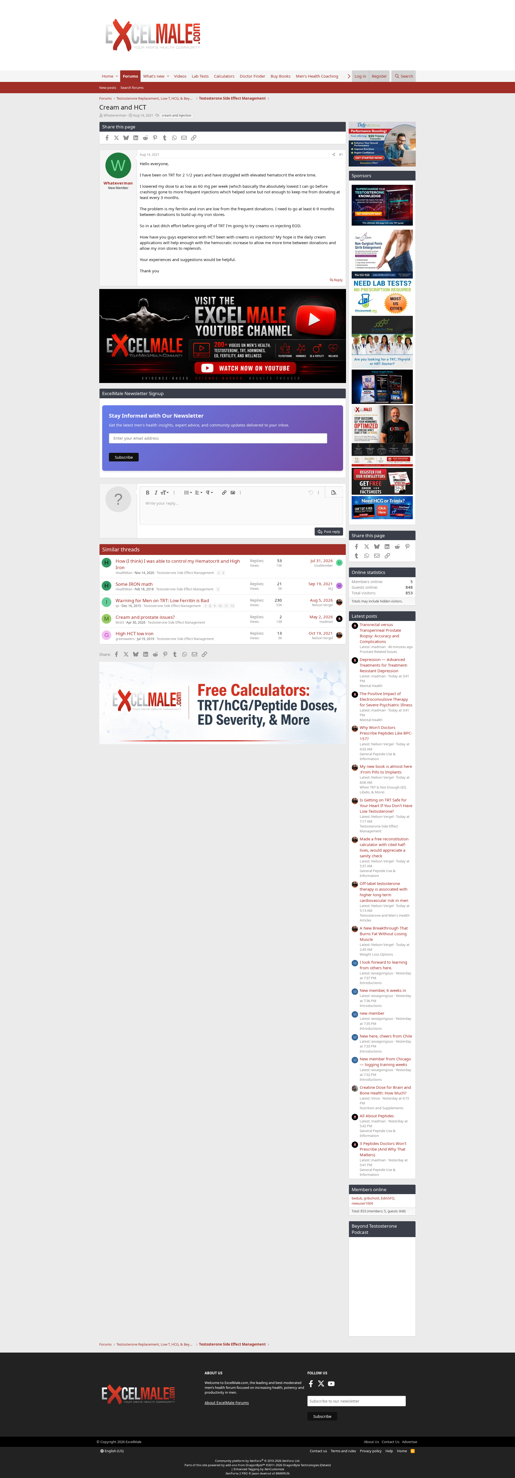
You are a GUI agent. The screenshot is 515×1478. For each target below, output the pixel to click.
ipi (117, 606)
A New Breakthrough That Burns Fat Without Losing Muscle (384, 933)
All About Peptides (377, 1115)
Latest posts (364, 616)
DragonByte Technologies (301, 1465)
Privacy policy (371, 1450)
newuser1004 (362, 1203)
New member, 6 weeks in (383, 990)
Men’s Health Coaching (317, 76)
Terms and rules (343, 1450)
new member (372, 1013)
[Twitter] (321, 1385)
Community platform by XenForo (257, 1461)
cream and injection (176, 115)
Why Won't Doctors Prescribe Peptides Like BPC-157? (386, 733)
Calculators (224, 76)
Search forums (132, 87)
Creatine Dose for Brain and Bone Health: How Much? (385, 1090)
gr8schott (371, 1198)
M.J (330, 588)
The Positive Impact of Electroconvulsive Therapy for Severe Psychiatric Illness (386, 699)
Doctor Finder (252, 76)
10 (220, 606)
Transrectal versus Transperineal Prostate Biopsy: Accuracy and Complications (380, 633)
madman (326, 621)
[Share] (333, 155)
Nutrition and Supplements (381, 1107)
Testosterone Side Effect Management (185, 572)
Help (389, 1450)
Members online (369, 1189)
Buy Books (280, 76)
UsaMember (323, 565)
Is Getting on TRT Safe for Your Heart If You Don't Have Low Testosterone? (386, 805)
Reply (338, 279)
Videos (180, 76)
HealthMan (124, 572)
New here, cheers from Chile (386, 1036)
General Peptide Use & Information (378, 756)
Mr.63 (120, 622)
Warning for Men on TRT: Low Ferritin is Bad (162, 600)
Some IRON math (134, 584)
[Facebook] (310, 1385)
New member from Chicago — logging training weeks (385, 1061)
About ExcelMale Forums (227, 1402)
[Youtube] (331, 1385)
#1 (341, 154)
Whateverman (115, 115)
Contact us (318, 1450)
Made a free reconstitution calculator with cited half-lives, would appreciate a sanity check (384, 847)
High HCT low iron (135, 633)
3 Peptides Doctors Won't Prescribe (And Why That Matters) (383, 1149)
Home (107, 76)
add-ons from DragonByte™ (245, 1465)
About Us (371, 1441)
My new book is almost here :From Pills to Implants (386, 769)
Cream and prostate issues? (145, 617)
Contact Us (390, 1441)
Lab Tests (200, 76)
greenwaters (125, 639)
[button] (116, 76)
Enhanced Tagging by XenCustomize (259, 1469)
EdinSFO (387, 1198)
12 (232, 606)
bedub (357, 1198)
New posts (107, 87)
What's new (153, 76)
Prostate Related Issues (378, 651)
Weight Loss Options (376, 954)
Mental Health (371, 685)
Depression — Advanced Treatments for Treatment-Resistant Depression (384, 665)
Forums (130, 76)
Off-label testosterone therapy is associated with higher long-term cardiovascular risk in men (384, 892)
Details (325, 1465)
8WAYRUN (282, 1473)
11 (226, 606)
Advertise (409, 1441)
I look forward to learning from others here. (383, 964)
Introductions (371, 982)
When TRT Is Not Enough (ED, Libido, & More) (383, 789)
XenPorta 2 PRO (237, 1473)
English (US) (114, 1450)
